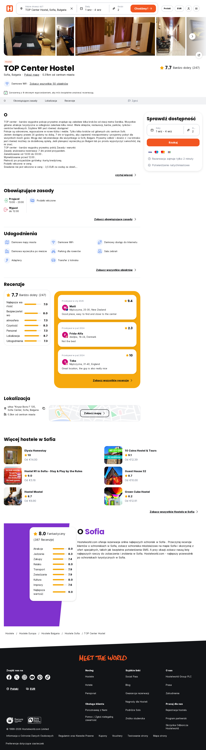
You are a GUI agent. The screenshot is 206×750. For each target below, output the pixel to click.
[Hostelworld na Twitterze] (16, 677)
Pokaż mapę (31, 74)
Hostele (89, 676)
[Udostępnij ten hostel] (199, 55)
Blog (128, 685)
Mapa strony (160, 735)
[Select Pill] (188, 8)
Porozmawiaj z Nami (96, 710)
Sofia (7, 74)
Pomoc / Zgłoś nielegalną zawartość (99, 718)
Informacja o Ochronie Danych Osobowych (29, 735)
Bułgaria (16, 74)
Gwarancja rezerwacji (137, 693)
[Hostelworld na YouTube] (32, 677)
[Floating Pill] (192, 36)
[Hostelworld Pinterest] (39, 677)
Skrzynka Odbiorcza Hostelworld (177, 727)
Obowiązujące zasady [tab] (25, 100)
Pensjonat (90, 693)
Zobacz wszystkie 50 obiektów (49, 83)
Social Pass (132, 676)
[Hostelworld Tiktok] (47, 677)
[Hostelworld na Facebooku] (9, 677)
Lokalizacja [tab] (51, 100)
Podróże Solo (133, 710)
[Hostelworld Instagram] (24, 677)
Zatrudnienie (172, 693)
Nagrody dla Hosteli (136, 701)
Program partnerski (176, 718)
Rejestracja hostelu (176, 710)
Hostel (8, 62)
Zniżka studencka (135, 718)
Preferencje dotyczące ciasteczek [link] (25, 743)
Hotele (89, 685)
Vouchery (117, 735)
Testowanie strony (138, 735)
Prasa (169, 685)
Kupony (103, 735)
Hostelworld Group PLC (179, 676)
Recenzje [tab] (70, 100)
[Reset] (71, 8)
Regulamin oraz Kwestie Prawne (76, 735)
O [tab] (5, 100)
